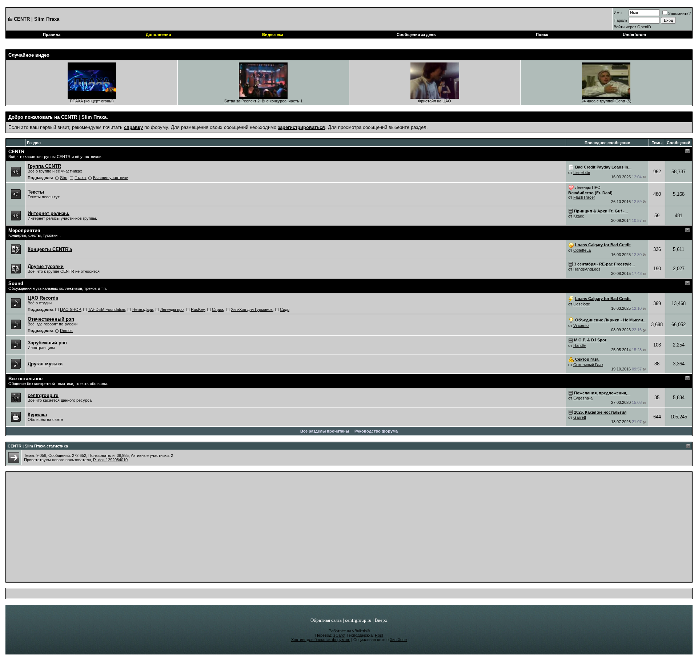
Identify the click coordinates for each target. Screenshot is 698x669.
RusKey (198, 309)
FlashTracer (584, 197)
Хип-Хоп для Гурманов (252, 309)
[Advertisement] (349, 529)
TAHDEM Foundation (106, 309)
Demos (66, 330)
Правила (51, 34)
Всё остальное (25, 378)
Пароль (620, 20)
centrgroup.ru (358, 620)
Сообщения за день (416, 34)
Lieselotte (581, 172)
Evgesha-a (583, 398)
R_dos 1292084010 (110, 460)
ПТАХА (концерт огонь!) (92, 101)
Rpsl (379, 635)
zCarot (339, 635)
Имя (618, 13)
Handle (579, 345)
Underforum (634, 34)
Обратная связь (326, 620)
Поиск (542, 34)
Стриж (218, 309)
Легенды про (172, 309)
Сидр (284, 309)
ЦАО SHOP (70, 309)
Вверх (381, 620)
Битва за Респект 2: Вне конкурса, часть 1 (263, 101)
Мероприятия (24, 230)
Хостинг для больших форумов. (320, 639)
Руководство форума (376, 431)
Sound (15, 283)
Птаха (80, 177)
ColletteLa (582, 250)
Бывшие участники (110, 177)
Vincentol (581, 325)
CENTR (16, 151)
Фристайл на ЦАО (434, 101)
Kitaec (578, 216)
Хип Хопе (398, 639)
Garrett (579, 417)
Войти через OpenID (632, 27)
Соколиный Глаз (588, 364)
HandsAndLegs (587, 269)
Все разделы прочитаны (324, 431)
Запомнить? (679, 13)
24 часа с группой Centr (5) (606, 101)
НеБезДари (142, 309)
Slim (63, 177)
